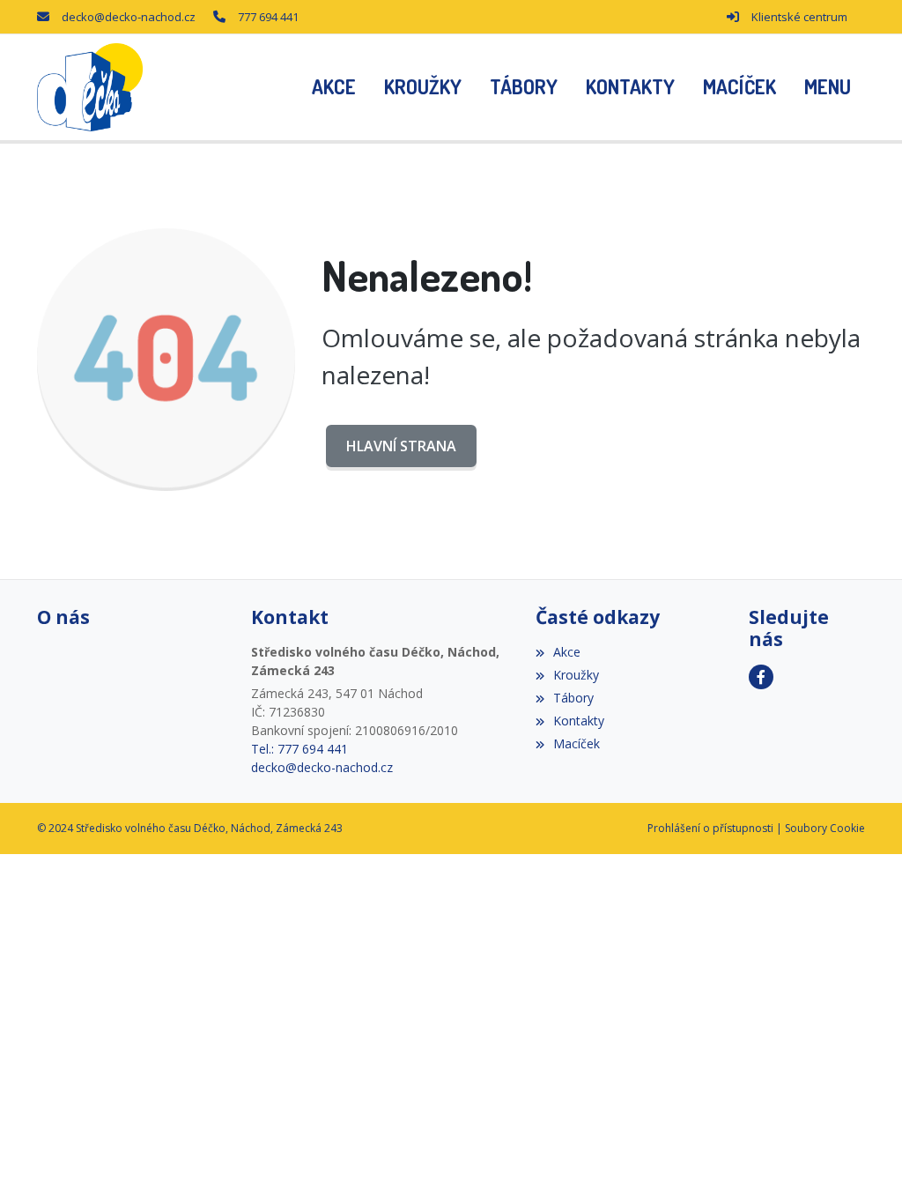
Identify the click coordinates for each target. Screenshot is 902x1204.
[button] (827, 87)
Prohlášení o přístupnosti (710, 828)
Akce (566, 651)
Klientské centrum (799, 17)
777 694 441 (268, 17)
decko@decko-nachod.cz (129, 17)
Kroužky (576, 674)
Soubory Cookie (825, 828)
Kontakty (578, 720)
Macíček (576, 743)
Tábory (573, 697)
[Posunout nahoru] (862, 1164)
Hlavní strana (401, 446)
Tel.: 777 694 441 (299, 748)
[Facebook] (761, 677)
